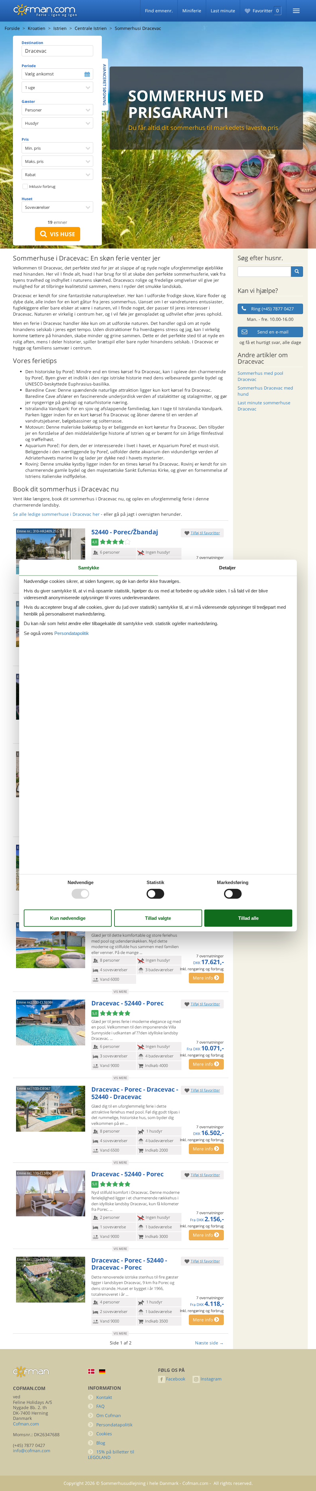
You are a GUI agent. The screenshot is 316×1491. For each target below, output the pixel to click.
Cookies (104, 1433)
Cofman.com (26, 1424)
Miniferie (191, 11)
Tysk (102, 1371)
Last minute (223, 11)
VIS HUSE (61, 234)
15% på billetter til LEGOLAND (111, 1454)
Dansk (91, 1371)
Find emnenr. (159, 11)
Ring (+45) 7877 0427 (272, 309)
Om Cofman (108, 1415)
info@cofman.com (31, 1450)
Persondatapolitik (114, 1425)
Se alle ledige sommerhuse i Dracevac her (56, 514)
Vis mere (120, 991)
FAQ (100, 1406)
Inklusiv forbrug (42, 186)
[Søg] (297, 271)
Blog (100, 1443)
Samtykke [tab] (88, 567)
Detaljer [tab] (227, 567)
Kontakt (104, 1397)
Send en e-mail (273, 332)
